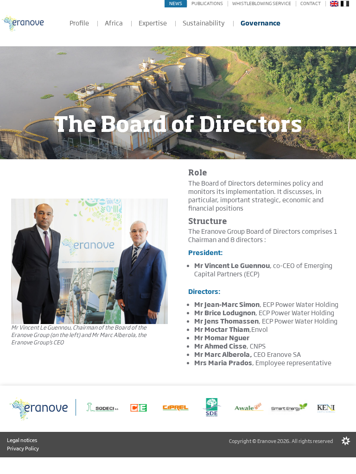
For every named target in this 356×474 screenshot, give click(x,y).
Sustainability (204, 23)
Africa (114, 23)
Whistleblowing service (261, 3)
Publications (207, 3)
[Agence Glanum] (345, 441)
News (175, 3)
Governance (260, 23)
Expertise (153, 23)
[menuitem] (334, 3)
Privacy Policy (23, 448)
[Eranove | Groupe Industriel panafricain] (23, 23)
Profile (79, 23)
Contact (310, 3)
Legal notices (22, 440)
